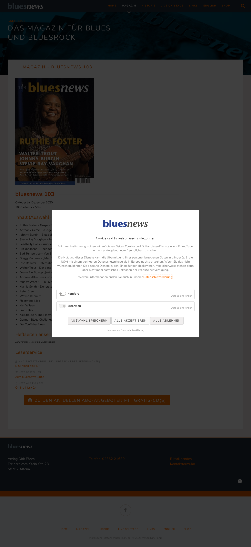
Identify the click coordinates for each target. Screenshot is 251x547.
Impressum (112, 330)
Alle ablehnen (167, 321)
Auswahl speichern (89, 321)
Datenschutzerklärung (157, 277)
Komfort (73, 294)
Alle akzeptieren (130, 321)
